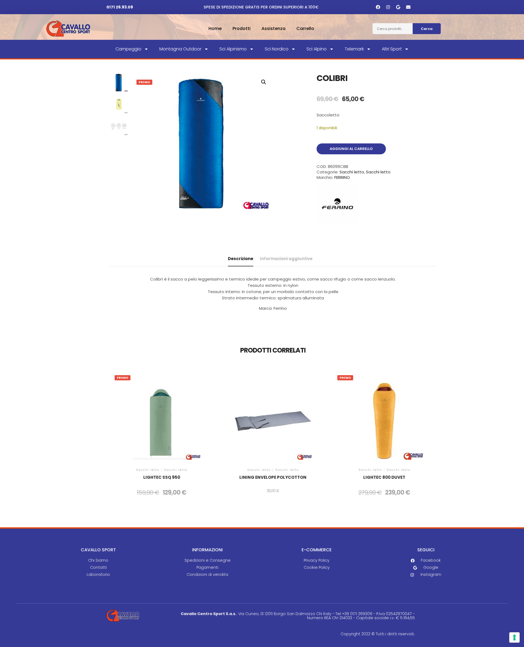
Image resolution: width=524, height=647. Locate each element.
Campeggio (128, 49)
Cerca (427, 28)
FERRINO (342, 177)
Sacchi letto (352, 172)
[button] (264, 82)
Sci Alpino (316, 49)
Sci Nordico (276, 49)
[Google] (398, 7)
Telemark (354, 49)
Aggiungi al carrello (351, 148)
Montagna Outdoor (180, 49)
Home (215, 28)
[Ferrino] (337, 205)
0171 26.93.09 (119, 7)
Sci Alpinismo (233, 49)
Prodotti (242, 28)
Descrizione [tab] (240, 258)
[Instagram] (388, 7)
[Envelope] (408, 7)
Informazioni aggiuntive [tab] (286, 258)
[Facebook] (378, 7)
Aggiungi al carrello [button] (161, 425)
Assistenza (273, 28)
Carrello (305, 28)
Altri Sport (392, 49)
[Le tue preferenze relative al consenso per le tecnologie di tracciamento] (514, 637)
